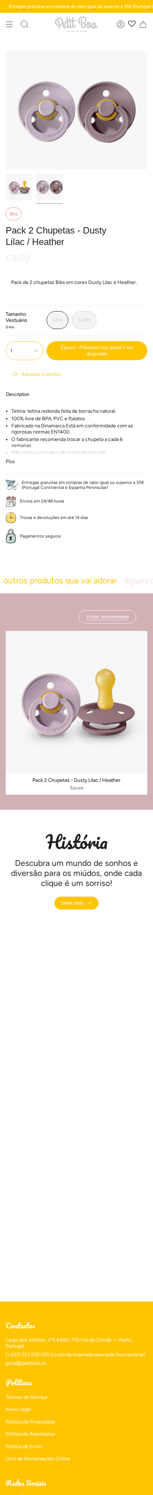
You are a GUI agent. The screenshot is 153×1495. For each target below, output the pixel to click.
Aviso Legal (18, 1409)
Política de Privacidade (30, 1422)
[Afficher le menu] (9, 24)
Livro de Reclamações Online (38, 1459)
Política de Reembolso (30, 1434)
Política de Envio (24, 1446)
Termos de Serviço (26, 1397)
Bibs (14, 213)
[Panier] (143, 24)
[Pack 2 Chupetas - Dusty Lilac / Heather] (76, 702)
